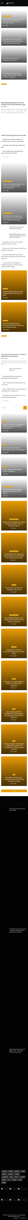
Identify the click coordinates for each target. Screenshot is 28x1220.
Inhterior (4, 335)
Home (14, 709)
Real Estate (14, 646)
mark (20, 1179)
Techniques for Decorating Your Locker (17, 809)
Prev (4, 156)
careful (17, 1174)
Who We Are (23, 1218)
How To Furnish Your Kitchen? (15, 369)
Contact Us (16, 1218)
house (16, 1177)
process (4, 1171)
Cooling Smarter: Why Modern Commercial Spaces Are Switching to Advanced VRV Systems (12, 264)
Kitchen (4, 421)
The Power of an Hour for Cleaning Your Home (16, 227)
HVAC (14, 774)
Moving (14, 678)
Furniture (5, 288)
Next (7, 156)
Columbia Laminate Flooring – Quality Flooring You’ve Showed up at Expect (17, 930)
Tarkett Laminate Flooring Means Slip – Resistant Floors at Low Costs (17, 1050)
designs (14, 1179)
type (11, 1177)
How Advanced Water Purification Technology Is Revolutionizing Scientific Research (13, 256)
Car (9, 1179)
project (17, 1171)
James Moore (6, 222)
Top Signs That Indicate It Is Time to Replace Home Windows (13, 355)
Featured (5, 486)
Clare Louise (5, 297)
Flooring (4, 84)
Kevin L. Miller (5, 25)
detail (3, 1182)
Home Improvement (7, 16)
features (11, 1174)
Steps (3, 1179)
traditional (5, 1177)
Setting (22, 1177)
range (22, 1171)
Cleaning (14, 584)
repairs (4, 1174)
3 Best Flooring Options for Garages (13, 135)
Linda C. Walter (6, 329)
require (11, 1171)
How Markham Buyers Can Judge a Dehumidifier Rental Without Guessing (17, 235)
